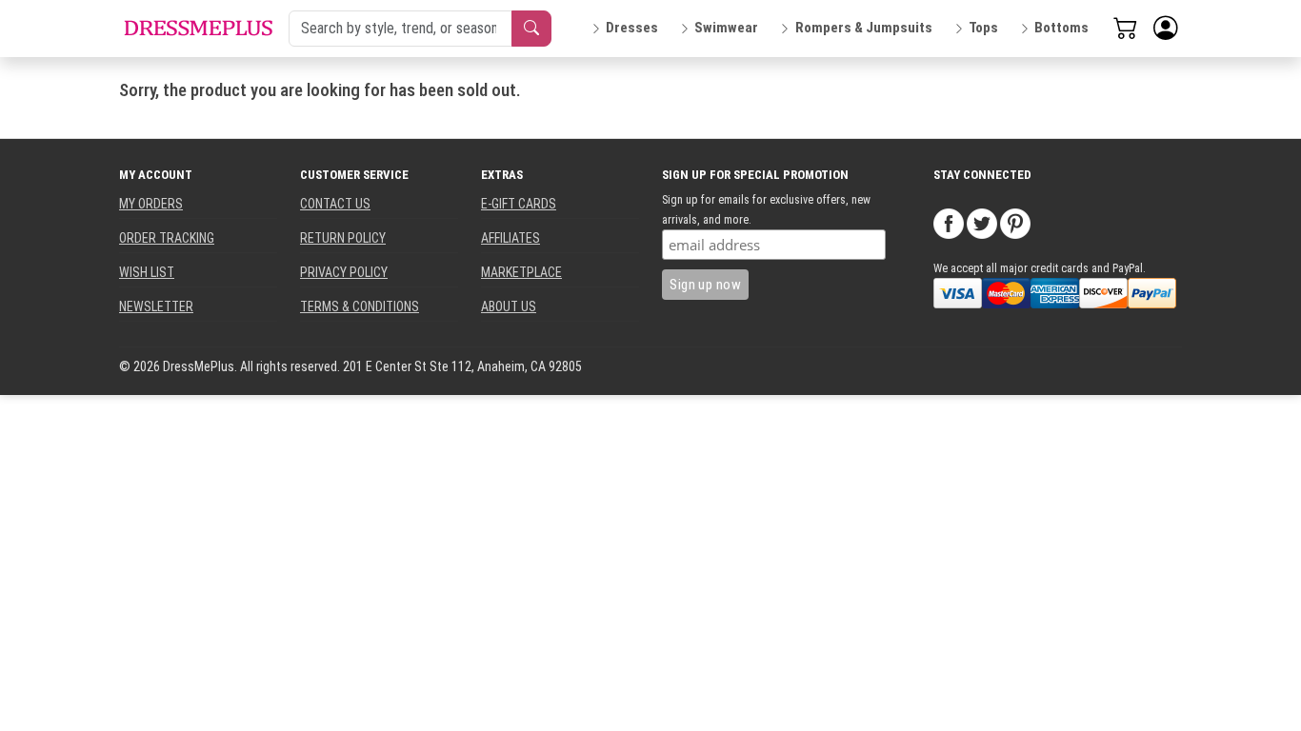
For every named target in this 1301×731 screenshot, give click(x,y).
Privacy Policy (344, 272)
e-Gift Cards (518, 203)
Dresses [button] (632, 27)
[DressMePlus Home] (198, 28)
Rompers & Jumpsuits (863, 27)
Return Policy (343, 238)
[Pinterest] (1015, 222)
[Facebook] (948, 222)
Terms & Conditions (359, 306)
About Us (508, 306)
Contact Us (335, 203)
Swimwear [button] (726, 27)
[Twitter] (982, 222)
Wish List (146, 272)
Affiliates (510, 238)
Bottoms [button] (1061, 27)
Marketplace (521, 272)
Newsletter (156, 306)
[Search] (531, 28)
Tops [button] (983, 27)
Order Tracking (166, 238)
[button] (1165, 29)
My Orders (151, 203)
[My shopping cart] (1125, 27)
